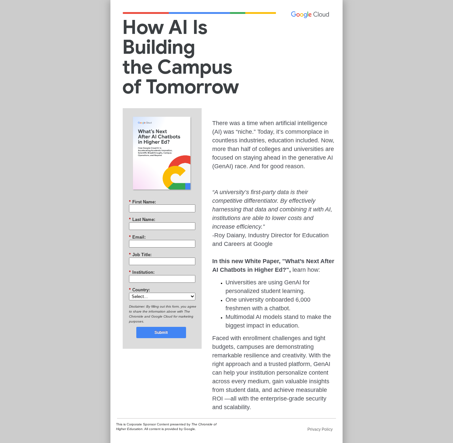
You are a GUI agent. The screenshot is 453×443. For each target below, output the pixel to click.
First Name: (142, 201)
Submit (161, 332)
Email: (137, 237)
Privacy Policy (320, 429)
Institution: (142, 272)
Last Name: (142, 219)
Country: (139, 289)
